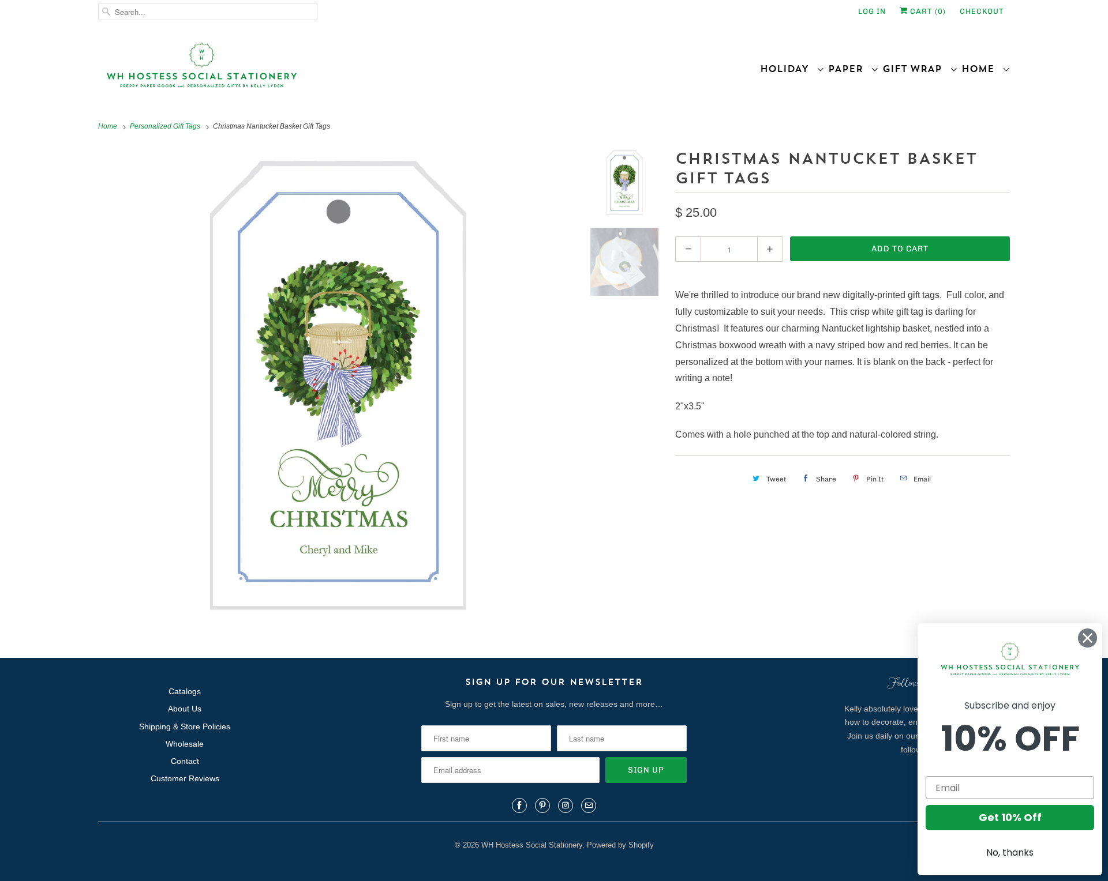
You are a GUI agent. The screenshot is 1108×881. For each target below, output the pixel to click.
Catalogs (185, 691)
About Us (184, 708)
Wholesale (185, 743)
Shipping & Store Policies (184, 726)
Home (981, 68)
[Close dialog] (1087, 638)
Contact (185, 761)
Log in (872, 11)
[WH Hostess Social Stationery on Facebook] (519, 805)
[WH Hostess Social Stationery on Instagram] (565, 805)
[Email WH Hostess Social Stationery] (588, 805)
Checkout (982, 11)
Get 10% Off (1010, 817)
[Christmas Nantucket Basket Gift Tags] (338, 386)
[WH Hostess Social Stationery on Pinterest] (542, 805)
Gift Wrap (916, 68)
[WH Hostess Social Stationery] (323, 70)
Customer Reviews (185, 778)
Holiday (788, 68)
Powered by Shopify (620, 845)
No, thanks (1010, 852)
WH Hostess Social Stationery (531, 845)
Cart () (927, 11)
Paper (849, 68)
